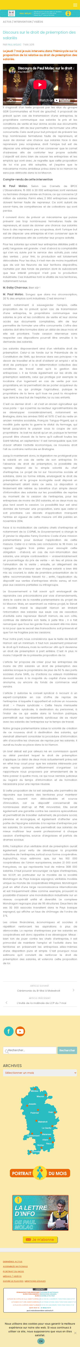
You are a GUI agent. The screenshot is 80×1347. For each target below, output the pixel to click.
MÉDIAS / (8, 1276)
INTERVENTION (23, 21)
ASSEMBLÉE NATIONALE (15, 1266)
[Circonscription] (40, 1154)
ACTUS (7, 21)
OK (41, 1341)
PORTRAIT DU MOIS (13, 1271)
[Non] (75, 1333)
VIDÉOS (38, 21)
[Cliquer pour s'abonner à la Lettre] (40, 1242)
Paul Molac (14, 44)
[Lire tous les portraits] (40, 1178)
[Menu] (75, 5)
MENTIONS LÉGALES (35, 1281)
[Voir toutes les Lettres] (40, 1230)
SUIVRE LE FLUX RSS (13, 1281)
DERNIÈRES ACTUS (12, 1261)
